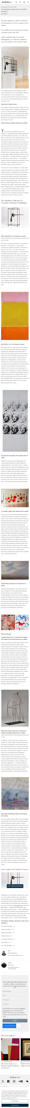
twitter (3, 1081)
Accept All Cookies (15, 1105)
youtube (21, 1081)
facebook (8, 1081)
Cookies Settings (15, 1101)
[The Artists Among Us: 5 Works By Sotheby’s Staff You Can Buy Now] (10, 1049)
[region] (15, 1097)
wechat (27, 1081)
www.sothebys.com (18, 905)
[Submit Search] (16, 2)
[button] (15, 1035)
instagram (14, 1081)
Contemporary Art (5, 7)
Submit (15, 1020)
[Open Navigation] (28, 2)
